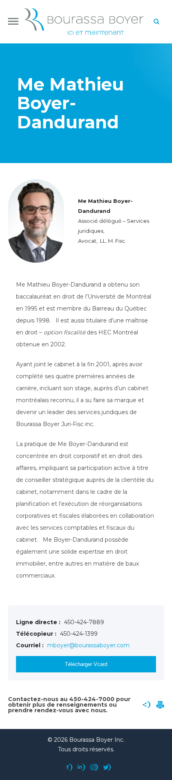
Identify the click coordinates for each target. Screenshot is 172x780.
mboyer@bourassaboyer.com (88, 645)
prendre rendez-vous (40, 710)
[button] (13, 21)
